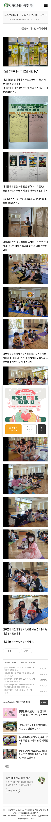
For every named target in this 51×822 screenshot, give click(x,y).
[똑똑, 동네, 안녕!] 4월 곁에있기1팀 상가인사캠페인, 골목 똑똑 (33, 713)
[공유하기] (13, 651)
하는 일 (7, 663)
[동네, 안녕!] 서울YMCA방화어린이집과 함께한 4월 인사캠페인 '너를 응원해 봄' (19, 685)
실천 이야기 (16, 663)
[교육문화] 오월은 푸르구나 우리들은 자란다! (25, 15)
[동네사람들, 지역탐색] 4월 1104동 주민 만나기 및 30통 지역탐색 (33, 740)
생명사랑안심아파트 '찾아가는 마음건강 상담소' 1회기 (33, 726)
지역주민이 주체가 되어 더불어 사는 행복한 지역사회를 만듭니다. (19, 783)
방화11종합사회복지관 (18, 778)
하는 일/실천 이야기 (19, 19)
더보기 (44, 702)
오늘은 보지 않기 (30, 429)
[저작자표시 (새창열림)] (33, 651)
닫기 (42, 429)
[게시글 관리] (17, 651)
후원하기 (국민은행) (13, 429)
